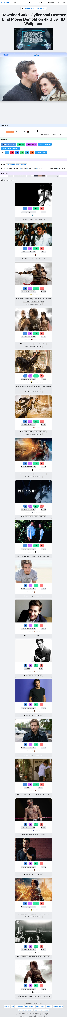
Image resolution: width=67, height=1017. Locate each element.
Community (52, 2)
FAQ (12, 1006)
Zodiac (18, 168)
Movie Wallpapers (40, 8)
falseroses (38, 830)
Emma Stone (53, 168)
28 (36, 421)
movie (17, 164)
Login (57, 2)
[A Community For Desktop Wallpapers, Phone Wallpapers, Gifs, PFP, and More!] (22, 8)
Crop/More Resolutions (11, 148)
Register (63, 2)
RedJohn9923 (38, 470)
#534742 (43, 175)
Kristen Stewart (31, 168)
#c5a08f (40, 175)
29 (36, 376)
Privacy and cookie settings (41, 1010)
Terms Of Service (29, 1006)
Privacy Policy (19, 1006)
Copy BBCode (41, 152)
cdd (31, 132)
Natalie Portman (40, 168)
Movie (35, 219)
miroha (38, 592)
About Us (6, 1006)
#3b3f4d (36, 175)
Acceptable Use (40, 1006)
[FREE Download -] (25, 985)
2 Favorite (32, 144)
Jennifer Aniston (11, 168)
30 (36, 333)
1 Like (22, 144)
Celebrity (31, 596)
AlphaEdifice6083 (37, 294)
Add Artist (10, 132)
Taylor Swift (23, 168)
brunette (38, 427)
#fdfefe (32, 175)
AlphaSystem (38, 215)
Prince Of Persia (35, 301)
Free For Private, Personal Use (47, 131)
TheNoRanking (38, 339)
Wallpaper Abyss (29, 8)
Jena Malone (34, 556)
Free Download (9, 144)
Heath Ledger (61, 168)
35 (36, 506)
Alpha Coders (5, 2)
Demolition (23, 164)
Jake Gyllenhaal (10, 164)
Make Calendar (45, 144)
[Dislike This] (42, 985)
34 (36, 545)
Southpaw (42, 834)
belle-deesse (38, 992)
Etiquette (49, 1006)
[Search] (30, 2)
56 (36, 208)
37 (36, 248)
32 (36, 784)
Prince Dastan (26, 301)
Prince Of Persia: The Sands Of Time (33, 304)
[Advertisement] (33, 112)
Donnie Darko (42, 219)
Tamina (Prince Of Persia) (26, 298)
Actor (47, 168)
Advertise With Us (58, 1006)
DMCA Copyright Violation (25, 1010)
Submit (44, 2)
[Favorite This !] (30, 985)
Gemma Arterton (37, 298)
